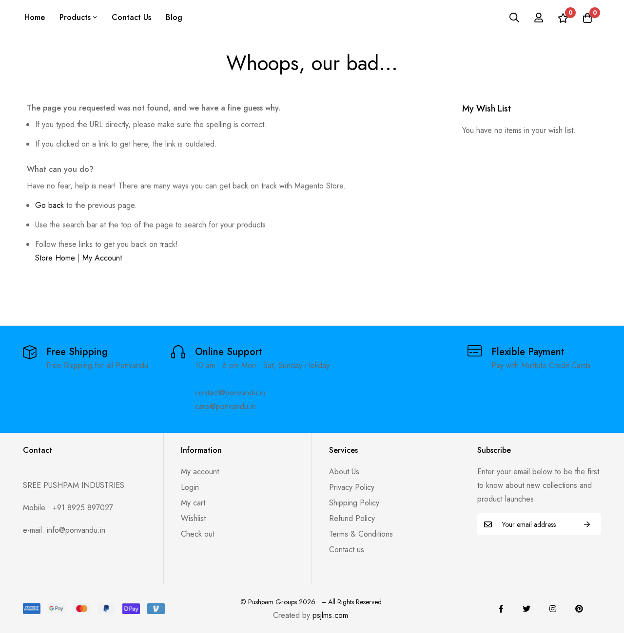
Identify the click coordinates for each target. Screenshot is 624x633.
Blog (174, 17)
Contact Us (131, 17)
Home (34, 17)
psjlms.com (330, 615)
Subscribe (587, 524)
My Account (102, 257)
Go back (49, 205)
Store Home (55, 257)
